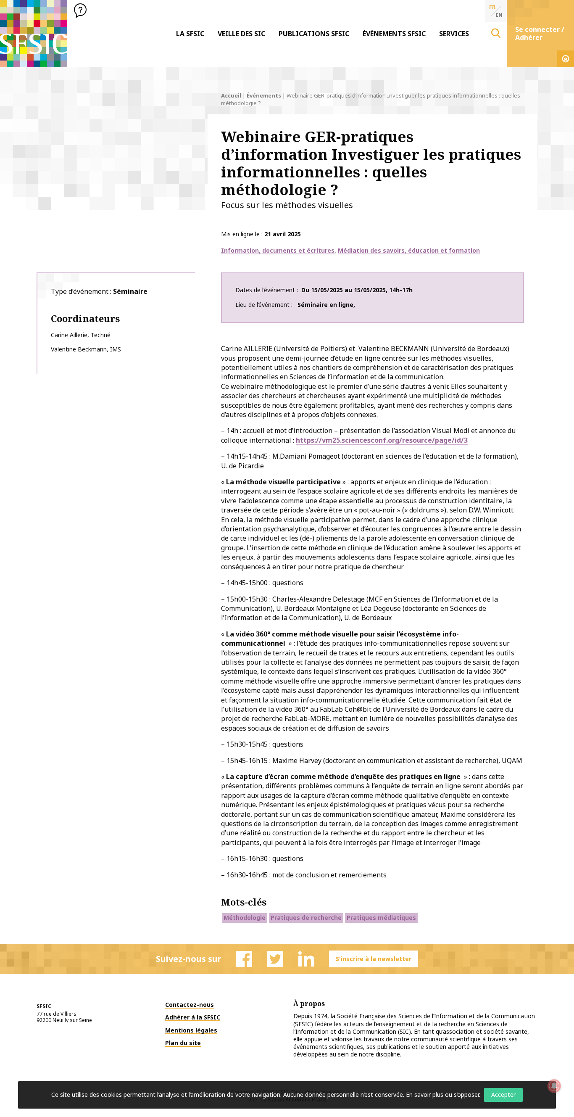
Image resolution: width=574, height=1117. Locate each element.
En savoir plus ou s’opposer (442, 1095)
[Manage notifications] (554, 1086)
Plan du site (183, 1043)
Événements (264, 95)
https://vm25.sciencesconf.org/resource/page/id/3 (382, 440)
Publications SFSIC (314, 33)
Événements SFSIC (394, 33)
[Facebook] (244, 959)
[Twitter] (275, 959)
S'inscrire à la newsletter (373, 959)
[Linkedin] (306, 959)
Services (454, 33)
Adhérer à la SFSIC (192, 1017)
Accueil (231, 95)
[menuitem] (190, 33)
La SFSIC (190, 33)
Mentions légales (191, 1030)
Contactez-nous (189, 1005)
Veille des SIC (241, 33)
